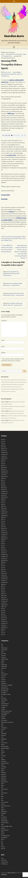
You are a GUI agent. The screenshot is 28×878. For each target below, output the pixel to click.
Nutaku (2, 765)
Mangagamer (18, 236)
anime (2, 651)
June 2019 (3, 588)
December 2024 (4, 471)
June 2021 (3, 543)
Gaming (16, 54)
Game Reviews (4, 700)
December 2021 (4, 532)
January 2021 (3, 552)
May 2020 (3, 567)
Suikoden (3, 828)
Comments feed (4, 862)
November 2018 (4, 601)
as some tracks (11, 155)
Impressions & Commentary (7, 722)
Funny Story (3, 698)
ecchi (4, 236)
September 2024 (4, 476)
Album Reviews (4, 648)
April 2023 (3, 504)
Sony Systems (4, 819)
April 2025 (3, 465)
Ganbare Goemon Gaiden (6, 711)
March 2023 (3, 506)
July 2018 (3, 608)
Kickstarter (3, 735)
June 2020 (3, 565)
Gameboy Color (4, 705)
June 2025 (3, 463)
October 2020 (4, 558)
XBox (2, 845)
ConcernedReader (5, 406)
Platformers (3, 772)
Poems (2, 783)
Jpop (2, 731)
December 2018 (4, 599)
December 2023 (4, 491)
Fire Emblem (3, 692)
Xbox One (3, 848)
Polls (2, 787)
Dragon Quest (4, 664)
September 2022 (4, 515)
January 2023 (3, 510)
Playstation (3, 774)
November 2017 (4, 623)
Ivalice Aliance (4, 727)
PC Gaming (5, 56)
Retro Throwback (4, 802)
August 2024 (3, 478)
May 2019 (3, 590)
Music (24, 54)
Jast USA (3, 729)
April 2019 (3, 591)
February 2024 (4, 487)
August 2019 (3, 584)
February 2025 (4, 467)
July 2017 (3, 630)
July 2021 (3, 541)
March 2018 (3, 616)
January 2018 (3, 619)
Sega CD (3, 809)
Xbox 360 (3, 846)
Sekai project (8, 238)
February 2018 (4, 617)
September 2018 (4, 604)
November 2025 (4, 454)
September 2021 (4, 538)
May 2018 (3, 612)
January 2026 (3, 450)
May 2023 (3, 502)
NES (2, 753)
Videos (2, 839)
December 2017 (4, 621)
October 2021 (4, 536)
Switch (2, 832)
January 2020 (4, 575)
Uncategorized (4, 837)
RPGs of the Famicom (5, 806)
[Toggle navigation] (14, 1)
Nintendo (3, 759)
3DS (2, 644)
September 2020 (4, 560)
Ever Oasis (3, 675)
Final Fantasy (3, 683)
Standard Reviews (5, 822)
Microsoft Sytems (4, 746)
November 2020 (4, 556)
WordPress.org (4, 864)
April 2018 (3, 614)
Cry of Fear (3, 655)
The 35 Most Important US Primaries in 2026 (11, 386)
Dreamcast (3, 668)
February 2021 (4, 551)
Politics (2, 785)
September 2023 (4, 497)
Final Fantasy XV (4, 690)
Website (3, 353)
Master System (4, 742)
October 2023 (4, 495)
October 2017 (3, 625)
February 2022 (4, 528)
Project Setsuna (4, 789)
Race (2, 794)
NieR (2, 757)
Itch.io (2, 726)
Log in (2, 858)
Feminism (3, 681)
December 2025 (4, 452)
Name (3, 340)
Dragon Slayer (4, 666)
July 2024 (3, 480)
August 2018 (3, 606)
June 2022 (3, 521)
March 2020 (3, 571)
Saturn (2, 807)
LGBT (2, 737)
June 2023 (3, 500)
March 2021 (3, 549)
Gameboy (3, 701)
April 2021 (3, 547)
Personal (3, 768)
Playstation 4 (3, 780)
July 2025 (3, 461)
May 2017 (3, 634)
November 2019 (4, 578)
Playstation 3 (3, 778)
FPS (2, 696)
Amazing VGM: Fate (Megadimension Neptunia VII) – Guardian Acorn (11, 273)
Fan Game (3, 679)
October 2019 (4, 580)
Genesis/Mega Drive (5, 713)
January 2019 (3, 597)
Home (2, 54)
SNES (2, 815)
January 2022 (3, 530)
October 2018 (4, 603)
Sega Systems (4, 811)
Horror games (4, 720)
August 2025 (3, 459)
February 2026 (4, 448)
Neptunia (3, 752)
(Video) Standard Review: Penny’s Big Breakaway (12, 384)
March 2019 (3, 593)
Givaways (3, 716)
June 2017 (3, 632)
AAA (2, 646)
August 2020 (3, 562)
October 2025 (4, 456)
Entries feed (3, 860)
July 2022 (3, 519)
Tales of (2, 833)
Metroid (2, 744)
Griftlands (3, 718)
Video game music (17, 238)
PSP (2, 791)
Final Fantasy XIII (4, 688)
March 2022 (3, 526)
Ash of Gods (3, 653)
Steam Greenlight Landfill (6, 826)
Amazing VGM (10, 54)
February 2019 (4, 595)
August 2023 (3, 499)
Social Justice (4, 817)
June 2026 (3, 441)
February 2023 (4, 508)
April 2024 (3, 484)
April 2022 (3, 525)
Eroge (2, 672)
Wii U (2, 843)
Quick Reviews (4, 793)
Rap (2, 798)
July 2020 (3, 564)
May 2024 (3, 482)
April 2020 (3, 569)
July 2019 (3, 586)
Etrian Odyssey (4, 674)
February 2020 (4, 573)
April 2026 (3, 445)
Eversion (3, 677)
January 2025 (3, 469)
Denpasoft (3, 657)
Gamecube (3, 707)
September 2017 (4, 627)
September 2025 (4, 458)
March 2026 (3, 446)
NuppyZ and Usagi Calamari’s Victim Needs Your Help (13, 380)
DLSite (2, 662)
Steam (10, 56)
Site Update (3, 813)
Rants (2, 796)
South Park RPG (4, 820)
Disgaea (2, 661)
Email (3, 346)
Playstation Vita (4, 781)
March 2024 (3, 486)
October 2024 (4, 474)
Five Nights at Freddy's (5, 694)
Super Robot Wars (4, 830)
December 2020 (4, 554)
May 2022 (3, 523)
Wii (1, 841)
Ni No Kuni (3, 755)
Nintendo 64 (3, 761)
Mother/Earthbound (5, 748)
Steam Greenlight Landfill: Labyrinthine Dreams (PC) (14, 382)
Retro (2, 800)
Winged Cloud (8, 240)
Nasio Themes (11, 873)
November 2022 (4, 512)
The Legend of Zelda (5, 835)
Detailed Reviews (4, 659)
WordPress (4, 874)
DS (1, 670)
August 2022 (3, 517)
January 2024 (3, 489)
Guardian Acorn (14, 36)
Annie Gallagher (17, 72)
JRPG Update (3, 733)
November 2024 (4, 472)
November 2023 (4, 493)
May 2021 (3, 545)
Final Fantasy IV (4, 687)
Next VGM (4, 199)
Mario (2, 740)
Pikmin (2, 770)
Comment (4, 320)
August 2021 (3, 539)
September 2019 (4, 582)
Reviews (3, 804)
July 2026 (3, 439)
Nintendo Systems (5, 763)
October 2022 (4, 513)
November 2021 (4, 534)
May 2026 (3, 443)
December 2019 (4, 577)
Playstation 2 (3, 776)
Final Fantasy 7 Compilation (6, 685)
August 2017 (3, 629)
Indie (21, 54)
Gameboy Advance (5, 703)
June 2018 (3, 610)
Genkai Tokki (3, 714)
